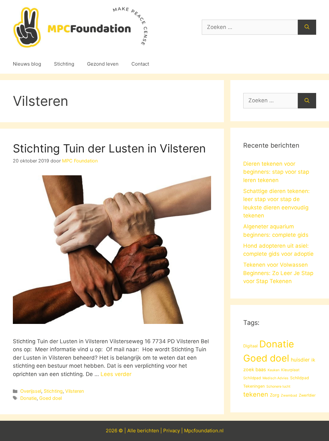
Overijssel (30, 391)
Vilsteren (74, 391)
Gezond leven (103, 64)
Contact (140, 64)
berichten (148, 430)
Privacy (171, 430)
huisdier (300, 360)
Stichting (64, 64)
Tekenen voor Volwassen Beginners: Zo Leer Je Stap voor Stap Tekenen (278, 273)
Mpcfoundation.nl (204, 430)
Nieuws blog (27, 64)
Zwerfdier (307, 395)
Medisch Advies (275, 378)
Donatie (28, 398)
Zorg (274, 395)
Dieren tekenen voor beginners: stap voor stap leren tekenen (276, 172)
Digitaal (250, 345)
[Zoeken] (307, 27)
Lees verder (116, 374)
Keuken (274, 370)
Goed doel (50, 398)
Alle (132, 430)
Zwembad (289, 395)
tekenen (255, 394)
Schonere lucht (278, 386)
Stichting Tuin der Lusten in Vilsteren (109, 148)
